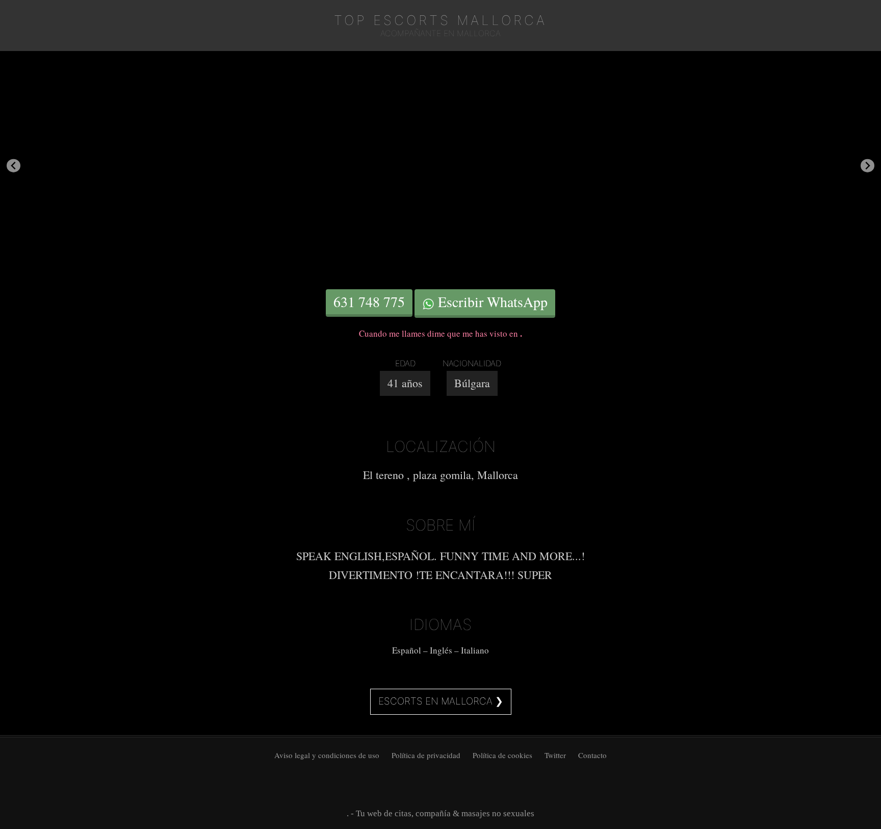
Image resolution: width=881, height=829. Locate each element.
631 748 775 (369, 301)
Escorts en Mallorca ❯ (440, 701)
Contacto (592, 755)
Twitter (555, 755)
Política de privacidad (426, 755)
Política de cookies (502, 755)
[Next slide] (867, 165)
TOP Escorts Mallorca (440, 20)
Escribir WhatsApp (491, 301)
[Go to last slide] (13, 165)
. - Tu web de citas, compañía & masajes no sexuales (440, 813)
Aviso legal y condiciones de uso (326, 755)
